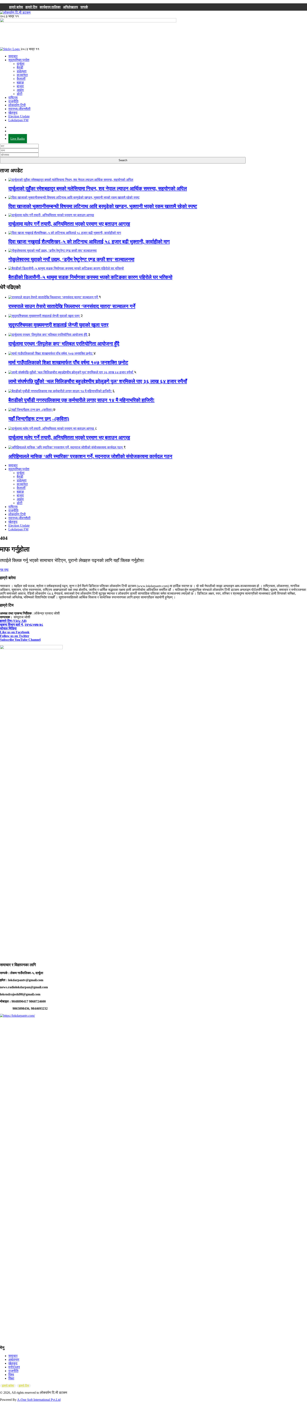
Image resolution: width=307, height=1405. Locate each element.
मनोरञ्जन (14, 1367)
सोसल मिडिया (8, 628)
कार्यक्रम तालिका (50, 7)
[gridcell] (153, 785)
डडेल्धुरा (22, 71)
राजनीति (13, 101)
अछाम (20, 90)
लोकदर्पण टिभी (17, 105)
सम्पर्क (84, 7)
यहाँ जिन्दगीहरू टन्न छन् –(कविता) (38, 419)
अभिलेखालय (70, 7)
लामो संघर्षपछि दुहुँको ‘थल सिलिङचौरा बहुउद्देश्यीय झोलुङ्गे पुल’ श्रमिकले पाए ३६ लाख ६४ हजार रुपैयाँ (97, 381)
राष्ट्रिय (13, 97)
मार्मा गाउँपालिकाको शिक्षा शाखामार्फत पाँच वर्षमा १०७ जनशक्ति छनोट (68, 362)
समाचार (13, 56)
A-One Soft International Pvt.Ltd (39, 1399)
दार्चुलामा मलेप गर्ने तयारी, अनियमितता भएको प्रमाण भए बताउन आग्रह (69, 224)
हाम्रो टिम (31, 7)
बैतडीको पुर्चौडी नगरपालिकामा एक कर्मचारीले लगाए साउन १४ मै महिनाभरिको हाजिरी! (81, 400)
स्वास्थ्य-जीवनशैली (19, 109)
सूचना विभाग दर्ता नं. (12, 624)
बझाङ (20, 82)
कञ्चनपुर (22, 75)
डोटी (19, 94)
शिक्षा (11, 1378)
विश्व (11, 1374)
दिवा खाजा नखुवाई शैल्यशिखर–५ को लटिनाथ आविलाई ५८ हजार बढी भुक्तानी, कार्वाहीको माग (89, 241)
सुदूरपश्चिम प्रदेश (18, 60)
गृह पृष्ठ (4, 569)
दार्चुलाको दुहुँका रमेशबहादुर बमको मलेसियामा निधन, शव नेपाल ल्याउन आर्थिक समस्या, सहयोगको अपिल (97, 188)
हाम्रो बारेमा (16, 7)
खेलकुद (12, 112)
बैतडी (20, 67)
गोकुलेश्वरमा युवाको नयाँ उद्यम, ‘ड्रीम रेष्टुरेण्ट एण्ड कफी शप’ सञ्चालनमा (71, 259)
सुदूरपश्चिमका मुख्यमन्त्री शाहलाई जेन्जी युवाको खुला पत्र (58, 325)
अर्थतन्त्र (13, 1359)
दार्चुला (20, 63)
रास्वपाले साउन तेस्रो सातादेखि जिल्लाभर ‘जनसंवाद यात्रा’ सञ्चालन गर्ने (71, 306)
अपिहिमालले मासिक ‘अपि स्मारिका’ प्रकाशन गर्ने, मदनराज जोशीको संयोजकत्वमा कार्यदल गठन (90, 456)
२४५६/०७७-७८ (33, 624)
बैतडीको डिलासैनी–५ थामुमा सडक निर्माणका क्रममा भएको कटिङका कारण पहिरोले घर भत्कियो (90, 277)
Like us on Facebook (14, 632)
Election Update (19, 116)
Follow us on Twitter (14, 636)
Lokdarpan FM (18, 120)
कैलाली (21, 78)
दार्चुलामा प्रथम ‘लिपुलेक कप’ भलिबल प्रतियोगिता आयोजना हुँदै (63, 343)
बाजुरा (20, 86)
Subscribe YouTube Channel (20, 639)
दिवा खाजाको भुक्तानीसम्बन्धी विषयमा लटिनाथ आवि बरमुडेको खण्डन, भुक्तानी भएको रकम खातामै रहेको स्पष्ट (102, 206)
